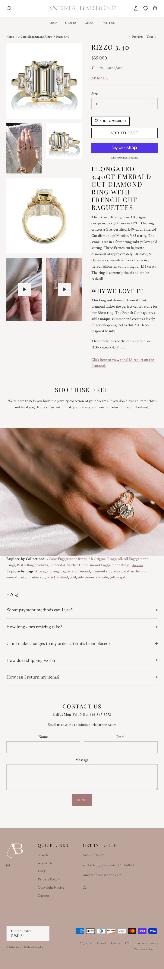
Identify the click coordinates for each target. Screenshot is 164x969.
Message (82, 759)
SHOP (53, 23)
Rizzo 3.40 (62, 37)
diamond (83, 571)
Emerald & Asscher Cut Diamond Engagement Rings (89, 565)
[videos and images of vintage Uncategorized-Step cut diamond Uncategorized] (64, 289)
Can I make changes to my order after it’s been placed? (58, 643)
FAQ (41, 871)
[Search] (9, 8)
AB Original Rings (102, 558)
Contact (101, 943)
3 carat (40, 571)
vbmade (102, 577)
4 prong (53, 571)
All (120, 558)
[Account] (135, 8)
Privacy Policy (48, 879)
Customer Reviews (146, 943)
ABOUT (90, 23)
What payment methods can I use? (39, 610)
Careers (44, 895)
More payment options (124, 158)
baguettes (67, 571)
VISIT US (109, 23)
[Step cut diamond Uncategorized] (24, 289)
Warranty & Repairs (146, 949)
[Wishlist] (145, 8)
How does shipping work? (31, 660)
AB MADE (99, 78)
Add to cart (124, 132)
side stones (86, 577)
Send (82, 800)
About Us (45, 863)
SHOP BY (71, 23)
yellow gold (118, 577)
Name (43, 736)
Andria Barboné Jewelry (29, 947)
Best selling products (32, 565)
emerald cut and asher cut (25, 577)
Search (43, 855)
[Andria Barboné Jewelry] (82, 8)
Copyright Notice (51, 887)
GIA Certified (57, 577)
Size (94, 93)
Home (10, 37)
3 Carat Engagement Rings (35, 37)
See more (137, 565)
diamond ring (102, 571)
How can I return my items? (33, 677)
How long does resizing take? (34, 627)
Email (121, 736)
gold (73, 577)
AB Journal (85, 943)
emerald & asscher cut (130, 571)
